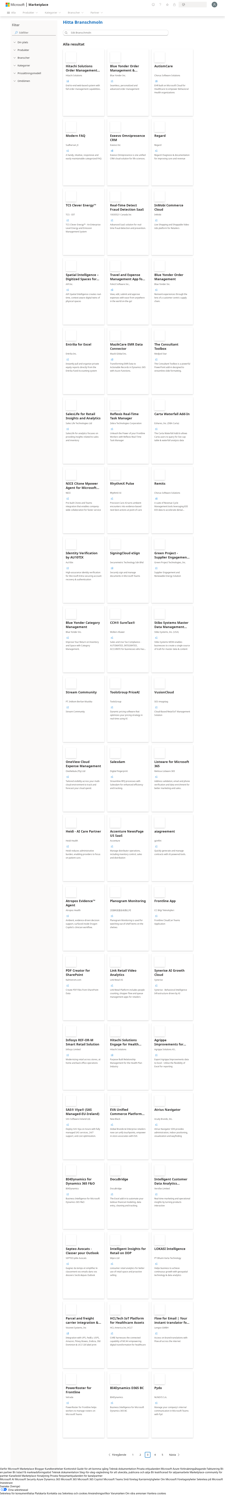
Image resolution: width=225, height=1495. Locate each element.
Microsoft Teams (113, 1479)
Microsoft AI (7, 1479)
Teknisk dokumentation (122, 1468)
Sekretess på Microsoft (210, 1479)
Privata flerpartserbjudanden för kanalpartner (76, 1475)
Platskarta (40, 1493)
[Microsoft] (15, 5)
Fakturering (213, 1468)
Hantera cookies (156, 1493)
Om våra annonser (135, 1493)
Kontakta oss (54, 1493)
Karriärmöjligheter (149, 1479)
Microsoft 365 (69, 1479)
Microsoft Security (25, 1479)
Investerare (6, 1482)
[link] (83, 82)
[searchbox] (37, 32)
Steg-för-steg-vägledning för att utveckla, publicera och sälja (114, 1472)
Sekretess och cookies (74, 1493)
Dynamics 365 (52, 1479)
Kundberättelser (54, 1468)
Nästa (172, 1454)
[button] (65, 33)
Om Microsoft (169, 1479)
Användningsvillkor (99, 1493)
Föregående (119, 1454)
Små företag (131, 1479)
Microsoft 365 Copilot (90, 1479)
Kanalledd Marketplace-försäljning (29, 1475)
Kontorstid (70, 1468)
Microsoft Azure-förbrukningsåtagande (184, 1468)
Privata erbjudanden (148, 1468)
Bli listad (18, 1472)
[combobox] (116, 32)
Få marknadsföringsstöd (37, 1472)
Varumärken (118, 1493)
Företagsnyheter (186, 1479)
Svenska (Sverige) (10, 1486)
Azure (40, 1479)
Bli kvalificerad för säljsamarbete (170, 1472)
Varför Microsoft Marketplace (17, 1468)
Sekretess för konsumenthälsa (17, 1493)
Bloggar (39, 1468)
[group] (68, 81)
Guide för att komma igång (92, 1468)
